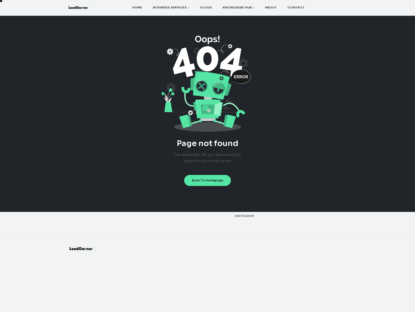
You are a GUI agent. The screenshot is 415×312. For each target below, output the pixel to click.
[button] (171, 7)
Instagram (244, 216)
